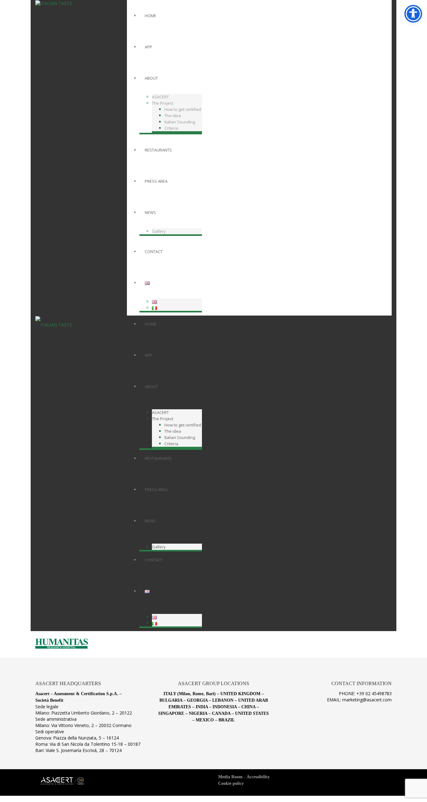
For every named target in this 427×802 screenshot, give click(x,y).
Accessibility (258, 777)
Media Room (230, 777)
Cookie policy (231, 783)
